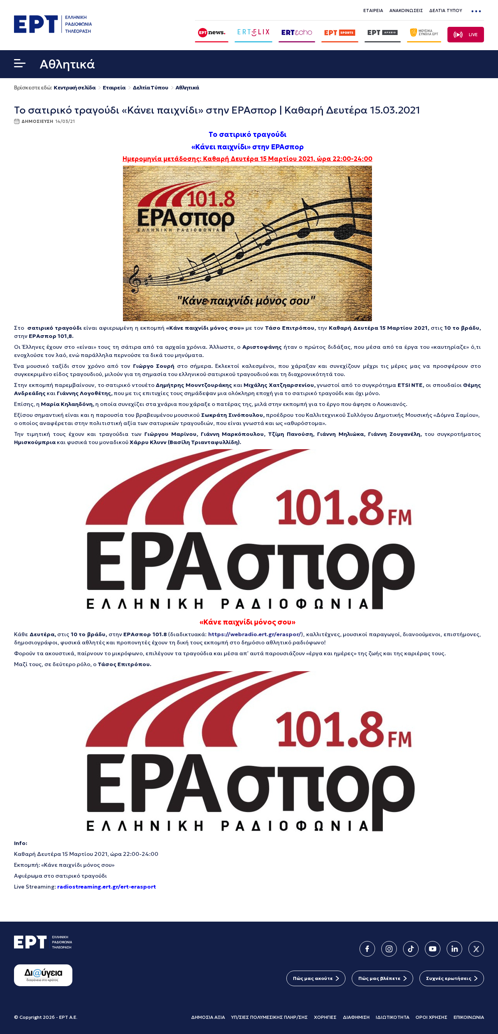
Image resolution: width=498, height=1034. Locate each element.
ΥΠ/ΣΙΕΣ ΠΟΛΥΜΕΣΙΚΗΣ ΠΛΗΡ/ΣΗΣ (269, 1017)
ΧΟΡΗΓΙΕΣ (325, 1017)
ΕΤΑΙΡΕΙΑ (373, 10)
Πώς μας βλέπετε (379, 978)
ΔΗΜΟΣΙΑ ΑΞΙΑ (208, 1017)
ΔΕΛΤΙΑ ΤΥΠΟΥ (445, 10)
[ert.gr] (53, 31)
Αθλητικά (187, 87)
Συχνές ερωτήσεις (448, 978)
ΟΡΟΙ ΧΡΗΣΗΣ (431, 1017)
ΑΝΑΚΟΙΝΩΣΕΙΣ (406, 10)
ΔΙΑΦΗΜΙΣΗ (356, 1017)
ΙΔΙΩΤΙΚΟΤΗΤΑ (392, 1017)
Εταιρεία (114, 87)
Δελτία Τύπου (150, 87)
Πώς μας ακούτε (313, 978)
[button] (20, 65)
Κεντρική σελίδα (74, 87)
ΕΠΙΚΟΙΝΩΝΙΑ (469, 1017)
